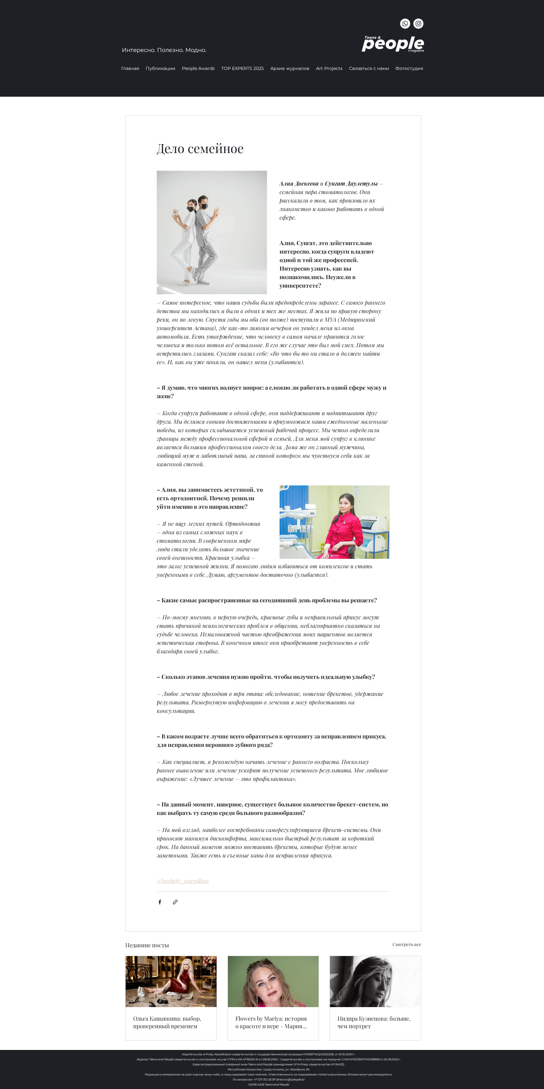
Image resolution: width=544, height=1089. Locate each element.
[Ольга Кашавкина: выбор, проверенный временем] (171, 981)
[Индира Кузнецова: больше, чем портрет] (375, 981)
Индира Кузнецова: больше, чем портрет (374, 1022)
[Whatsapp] (405, 24)
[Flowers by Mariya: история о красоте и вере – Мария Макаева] (273, 981)
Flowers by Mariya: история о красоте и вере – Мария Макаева (271, 1022)
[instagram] (418, 24)
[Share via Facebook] (160, 902)
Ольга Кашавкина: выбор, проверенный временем (167, 1022)
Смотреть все (407, 944)
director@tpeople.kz (290, 1079)
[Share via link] (175, 902)
